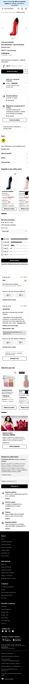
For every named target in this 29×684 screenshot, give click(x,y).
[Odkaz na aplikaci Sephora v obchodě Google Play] (7, 639)
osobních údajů (5, 470)
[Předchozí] (2, 27)
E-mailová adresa (6, 475)
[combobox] (14, 231)
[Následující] (26, 27)
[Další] (26, 193)
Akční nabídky (4, 647)
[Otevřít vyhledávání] (18, 8)
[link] (14, 260)
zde (20, 644)
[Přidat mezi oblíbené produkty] (15, 174)
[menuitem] (22, 8)
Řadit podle (4, 228)
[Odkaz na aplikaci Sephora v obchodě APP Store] (17, 639)
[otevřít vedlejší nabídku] (2, 8)
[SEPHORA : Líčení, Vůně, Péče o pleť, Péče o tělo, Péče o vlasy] (9, 8)
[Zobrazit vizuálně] (14, 26)
